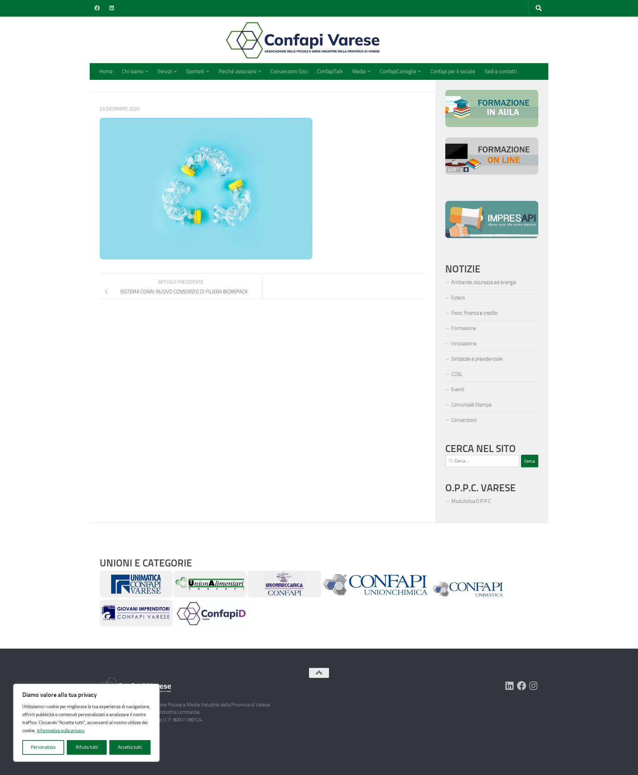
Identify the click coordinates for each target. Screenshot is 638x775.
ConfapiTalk (330, 71)
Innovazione (464, 344)
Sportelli (195, 71)
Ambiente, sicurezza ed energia (483, 282)
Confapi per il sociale (452, 71)
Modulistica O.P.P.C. (471, 501)
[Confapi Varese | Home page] (237, 40)
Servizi (165, 71)
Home (106, 71)
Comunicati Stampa (471, 405)
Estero (458, 298)
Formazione (463, 328)
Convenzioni (464, 420)
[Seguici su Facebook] (521, 686)
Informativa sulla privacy (61, 730)
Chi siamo (132, 71)
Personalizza (43, 747)
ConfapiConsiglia (398, 71)
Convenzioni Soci (289, 71)
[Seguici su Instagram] (533, 686)
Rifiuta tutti (87, 747)
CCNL (456, 374)
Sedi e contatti (500, 71)
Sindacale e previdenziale (477, 359)
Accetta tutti (130, 747)
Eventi (457, 389)
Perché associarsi (237, 71)
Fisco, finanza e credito (474, 313)
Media (359, 71)
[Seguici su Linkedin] (509, 686)
